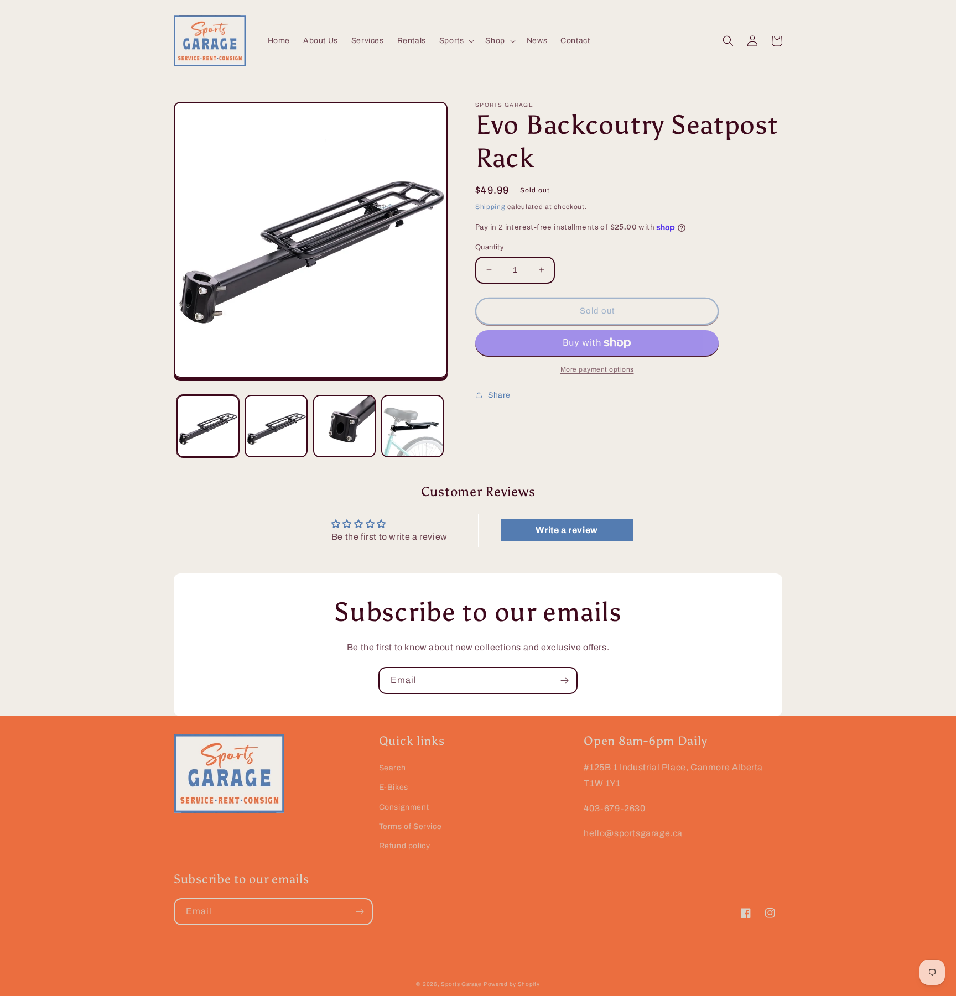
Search (392, 768)
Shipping (490, 207)
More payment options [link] (597, 369)
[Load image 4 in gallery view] (412, 426)
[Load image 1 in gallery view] (207, 426)
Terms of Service (410, 826)
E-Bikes (393, 787)
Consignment (404, 807)
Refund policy (404, 846)
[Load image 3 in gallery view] (344, 426)
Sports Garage (461, 984)
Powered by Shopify (512, 984)
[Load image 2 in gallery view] (276, 426)
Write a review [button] (567, 530)
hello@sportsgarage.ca (633, 833)
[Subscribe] (564, 680)
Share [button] (499, 395)
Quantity (489, 247)
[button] (456, 41)
